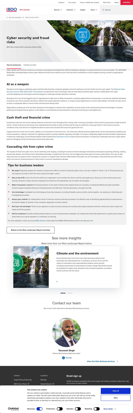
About (93, 10)
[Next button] (123, 265)
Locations (61, 2)
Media (116, 2)
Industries (69, 10)
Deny (116, 398)
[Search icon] (103, 10)
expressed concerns (63, 136)
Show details (108, 409)
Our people (72, 2)
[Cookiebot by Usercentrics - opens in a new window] (13, 409)
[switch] (60, 409)
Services (57, 10)
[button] (126, 2)
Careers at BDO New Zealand (89, 2)
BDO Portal (106, 2)
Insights (82, 10)
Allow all (116, 391)
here (91, 220)
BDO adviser (40, 220)
